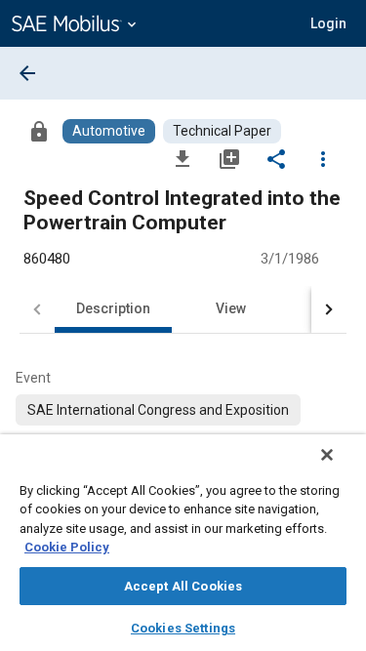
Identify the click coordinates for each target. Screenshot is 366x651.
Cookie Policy (66, 547)
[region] (183, 542)
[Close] (327, 455)
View (231, 308)
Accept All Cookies (183, 586)
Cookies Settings (183, 628)
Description (113, 308)
